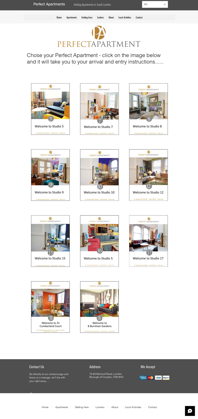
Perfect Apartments (49, 4)
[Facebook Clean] (30, 394)
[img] (143, 377)
